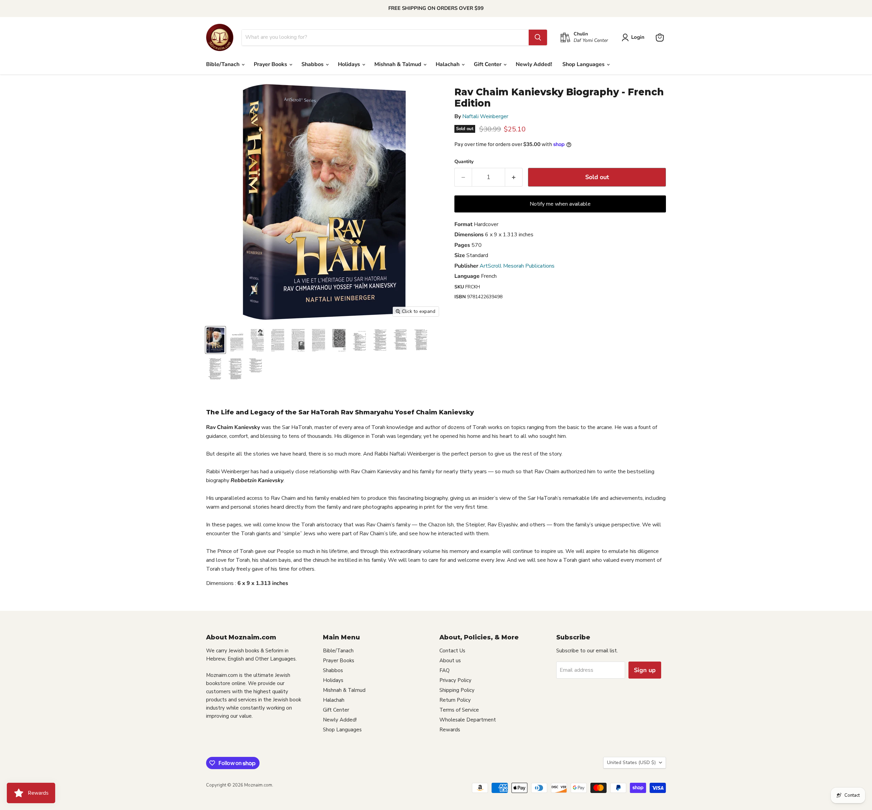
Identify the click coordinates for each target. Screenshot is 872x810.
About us (450, 660)
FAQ (444, 670)
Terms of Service (459, 709)
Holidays (349, 64)
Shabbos (313, 64)
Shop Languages (584, 64)
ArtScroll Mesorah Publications (517, 266)
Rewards (449, 729)
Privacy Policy (455, 680)
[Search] (538, 37)
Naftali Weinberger (485, 116)
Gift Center (488, 64)
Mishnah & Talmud (398, 64)
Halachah (448, 64)
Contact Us (452, 650)
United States (631, 762)
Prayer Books (271, 64)
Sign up (645, 670)
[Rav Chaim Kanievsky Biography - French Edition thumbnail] (215, 340)
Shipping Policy (456, 690)
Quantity (463, 161)
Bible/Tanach (223, 64)
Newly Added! (534, 64)
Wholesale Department (467, 719)
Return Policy (455, 700)
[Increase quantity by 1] (514, 177)
